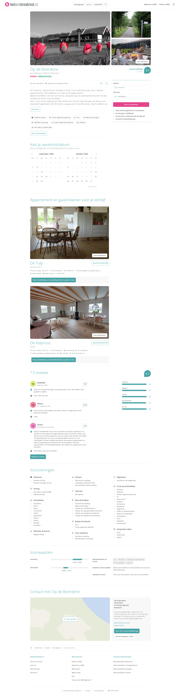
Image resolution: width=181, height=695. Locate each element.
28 (32, 181)
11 (51, 167)
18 (51, 172)
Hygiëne (125, 388)
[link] (22, 4)
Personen (116, 92)
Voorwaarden (99, 691)
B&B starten (76, 669)
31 (91, 181)
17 (46, 172)
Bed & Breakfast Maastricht (123, 662)
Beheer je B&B (77, 662)
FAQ (73, 676)
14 (32, 172)
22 (37, 176)
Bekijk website (119, 625)
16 (42, 172)
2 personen (98, 4)
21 (32, 176)
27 (60, 176)
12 (55, 167)
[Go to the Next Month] (96, 154)
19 (55, 172)
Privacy (87, 691)
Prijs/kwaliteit (126, 401)
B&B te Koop (76, 673)
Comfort (125, 382)
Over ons (33, 665)
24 (46, 176)
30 (42, 181)
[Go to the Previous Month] (32, 154)
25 (51, 176)
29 (37, 181)
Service (124, 407)
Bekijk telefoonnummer (122, 623)
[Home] (31, 648)
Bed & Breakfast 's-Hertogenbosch (125, 665)
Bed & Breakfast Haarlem (122, 673)
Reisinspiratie (35, 669)
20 (60, 172)
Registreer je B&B (78, 665)
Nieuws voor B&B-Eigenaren (81, 680)
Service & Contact (36, 662)
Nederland (54, 73)
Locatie (124, 394)
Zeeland (45, 73)
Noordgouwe (79, 4)
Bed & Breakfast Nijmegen (122, 669)
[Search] (105, 4)
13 (60, 167)
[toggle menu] (174, 4)
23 (42, 176)
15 (37, 172)
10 (46, 167)
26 (55, 176)
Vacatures (33, 673)
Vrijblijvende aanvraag (44, 76)
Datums (89, 4)
